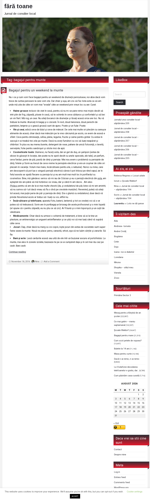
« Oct (116, 423)
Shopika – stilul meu (123, 267)
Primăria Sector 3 (122, 295)
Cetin (116, 241)
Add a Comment (51, 261)
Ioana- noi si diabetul (124, 252)
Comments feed (122, 482)
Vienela (117, 272)
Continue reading (17, 252)
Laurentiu (119, 203)
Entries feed (120, 477)
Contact (118, 449)
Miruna (117, 262)
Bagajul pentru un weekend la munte (36, 90)
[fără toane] (75, 44)
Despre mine (120, 454)
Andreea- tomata (122, 226)
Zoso (116, 278)
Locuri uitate (139, 175)
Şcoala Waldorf (129, 181)
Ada (116, 221)
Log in (117, 472)
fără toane (18, 6)
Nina (37, 261)
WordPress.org (121, 487)
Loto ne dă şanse (135, 203)
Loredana (118, 257)
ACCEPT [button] (75, 496)
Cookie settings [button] (134, 491)
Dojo (116, 247)
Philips (13, 185)
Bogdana (118, 236)
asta (100, 178)
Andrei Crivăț (120, 231)
